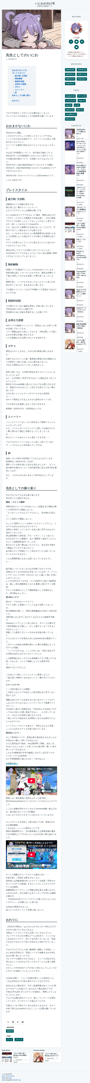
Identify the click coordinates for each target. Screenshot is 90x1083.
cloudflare (71, 114)
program (70, 96)
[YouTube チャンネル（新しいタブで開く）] (76, 47)
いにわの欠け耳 (45, 3)
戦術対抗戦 (19, 81)
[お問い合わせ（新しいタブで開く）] (76, 41)
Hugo (10, 1078)
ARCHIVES (10, 1027)
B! (18, 1022)
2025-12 (70, 79)
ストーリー (19, 90)
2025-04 (70, 74)
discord (70, 119)
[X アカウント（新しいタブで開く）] (71, 41)
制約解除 (18, 78)
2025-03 (10, 1031)
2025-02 (70, 70)
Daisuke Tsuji (17, 1080)
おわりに (15, 100)
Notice (4, 1076)
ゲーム (9, 1040)
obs (68, 105)
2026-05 (70, 84)
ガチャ (18, 87)
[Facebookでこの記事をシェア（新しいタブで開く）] (13, 1022)
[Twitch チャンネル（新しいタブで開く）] (82, 41)
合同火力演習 (20, 84)
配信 (80, 110)
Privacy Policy (10, 1076)
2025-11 (82, 74)
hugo (82, 101)
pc (77, 105)
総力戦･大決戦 (21, 76)
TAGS (9, 1036)
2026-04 (82, 79)
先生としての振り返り (21, 95)
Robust (4, 1080)
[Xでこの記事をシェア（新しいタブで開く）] (8, 1022)
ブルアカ (19, 1040)
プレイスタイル (18, 73)
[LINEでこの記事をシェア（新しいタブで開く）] (22, 1022)
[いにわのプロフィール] (76, 29)
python (69, 110)
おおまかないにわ (19, 70)
